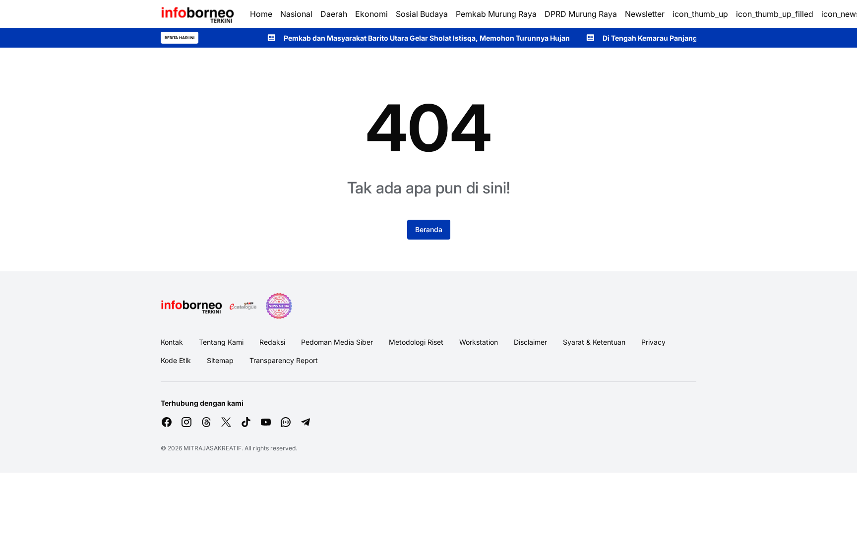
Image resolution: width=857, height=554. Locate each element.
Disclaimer (530, 342)
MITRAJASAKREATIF (213, 448)
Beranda (428, 229)
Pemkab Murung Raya (496, 14)
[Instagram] (186, 422)
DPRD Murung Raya (581, 14)
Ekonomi (371, 14)
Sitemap (220, 360)
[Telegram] (305, 422)
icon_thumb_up (700, 14)
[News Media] (279, 306)
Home (261, 14)
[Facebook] (167, 422)
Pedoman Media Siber (337, 342)
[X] (226, 422)
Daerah (333, 14)
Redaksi (272, 342)
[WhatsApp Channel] (286, 422)
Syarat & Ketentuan (594, 342)
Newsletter (645, 14)
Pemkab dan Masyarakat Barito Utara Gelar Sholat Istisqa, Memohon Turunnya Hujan (412, 38)
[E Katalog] (243, 306)
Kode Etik (176, 360)
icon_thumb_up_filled (774, 14)
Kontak (172, 342)
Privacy (653, 342)
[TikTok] (246, 422)
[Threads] (206, 422)
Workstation (478, 342)
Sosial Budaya (422, 14)
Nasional (296, 14)
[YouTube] (266, 422)
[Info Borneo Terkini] (197, 14)
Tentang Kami (221, 342)
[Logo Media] (191, 306)
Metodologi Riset (416, 342)
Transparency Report (283, 360)
